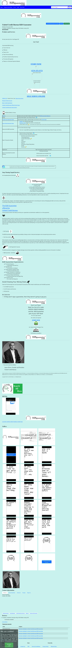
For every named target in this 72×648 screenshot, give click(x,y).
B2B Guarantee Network (45, 116)
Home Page (44, 119)
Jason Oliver (4, 612)
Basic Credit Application (7, 103)
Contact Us (22, 646)
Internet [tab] (19, 592)
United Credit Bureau (10, 210)
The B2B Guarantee (9, 206)
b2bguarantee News (8, 7)
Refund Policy (54, 646)
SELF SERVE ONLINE (36, 96)
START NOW (36, 64)
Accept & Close (9, 645)
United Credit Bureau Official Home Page (11, 105)
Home (14, 7)
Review (61, 23)
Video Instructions (19, 98)
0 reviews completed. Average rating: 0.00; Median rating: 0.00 (15, 617)
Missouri (27, 613)
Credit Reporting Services (20, 613)
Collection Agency (6, 613)
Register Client (23, 122)
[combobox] (59, 7)
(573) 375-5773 (37, 71)
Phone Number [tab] (12, 592)
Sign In (3, 116)
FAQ (29, 646)
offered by (6, 208)
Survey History (4, 621)
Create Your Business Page (8, 119)
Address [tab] (5, 592)
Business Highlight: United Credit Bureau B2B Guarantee (31, 629)
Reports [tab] (29, 592)
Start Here (22, 7)
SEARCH (21, 121)
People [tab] (23, 592)
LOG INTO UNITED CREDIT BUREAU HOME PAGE (12, 421)
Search (70, 7)
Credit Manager (12, 613)
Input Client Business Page (8, 123)
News (1, 7)
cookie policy (4, 639)
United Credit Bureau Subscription (9, 107)
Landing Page (66, 23)
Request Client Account (7, 100)
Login (18, 7)
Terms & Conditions (36, 646)
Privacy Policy (46, 646)
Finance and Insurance (33, 613)
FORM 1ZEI (4, 98)
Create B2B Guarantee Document (52, 23)
